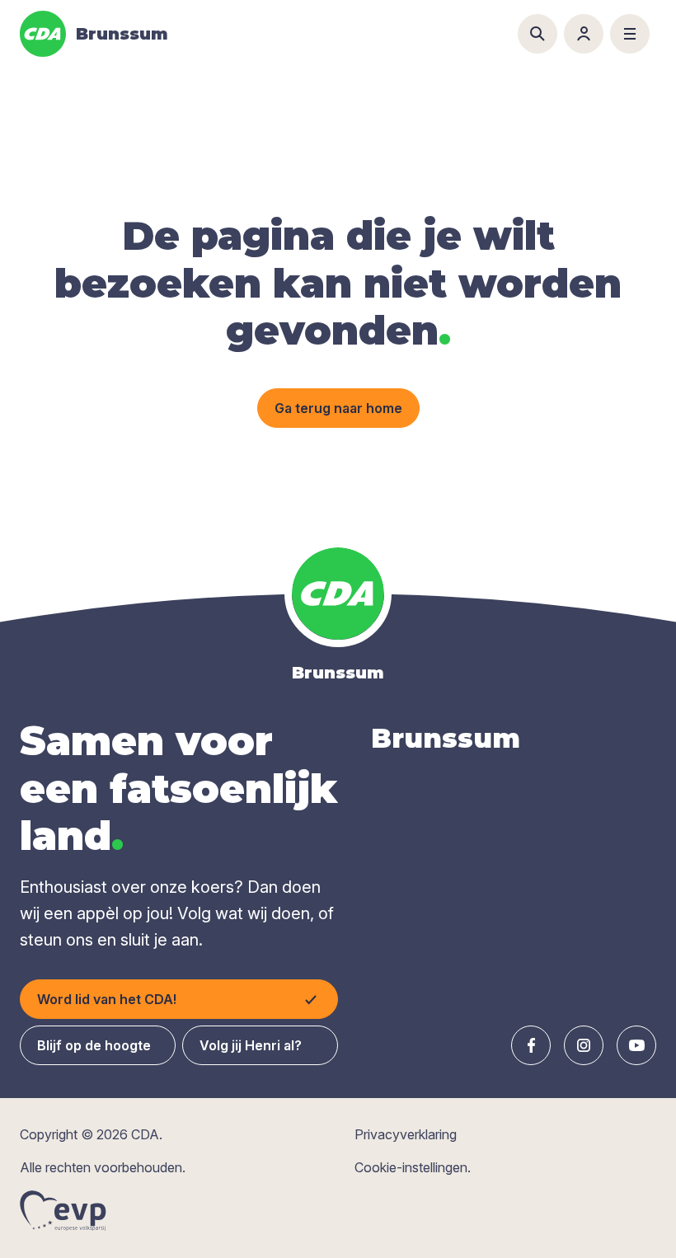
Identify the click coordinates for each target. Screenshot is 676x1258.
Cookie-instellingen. (412, 1167)
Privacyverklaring (405, 1134)
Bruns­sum (445, 738)
